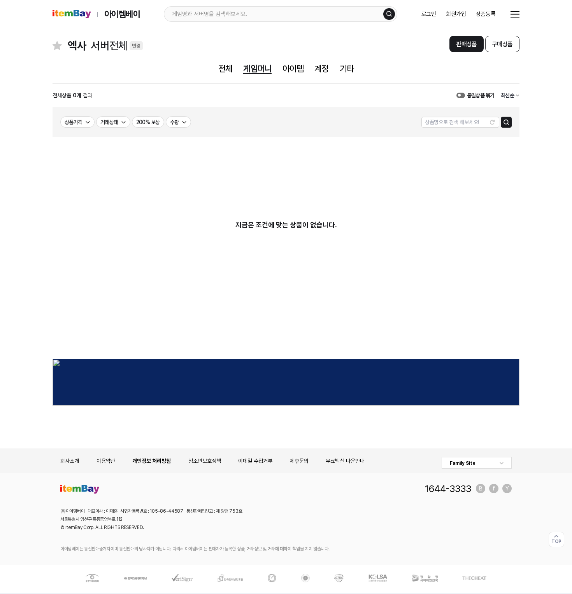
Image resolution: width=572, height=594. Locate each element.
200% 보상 (148, 122)
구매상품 (502, 44)
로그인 (429, 14)
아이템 (293, 68)
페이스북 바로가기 (493, 488)
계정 (321, 68)
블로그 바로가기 (480, 488)
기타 (347, 68)
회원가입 (456, 14)
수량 (174, 122)
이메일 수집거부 (255, 461)
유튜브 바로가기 (507, 488)
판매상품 (466, 44)
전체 (225, 68)
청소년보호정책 (204, 461)
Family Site (462, 463)
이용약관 (106, 461)
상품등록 (486, 14)
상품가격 (73, 122)
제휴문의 (299, 461)
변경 (136, 46)
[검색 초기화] (492, 122)
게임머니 (257, 68)
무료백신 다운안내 (345, 461)
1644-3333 (448, 488)
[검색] (389, 14)
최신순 (507, 95)
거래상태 (109, 122)
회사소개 (69, 461)
